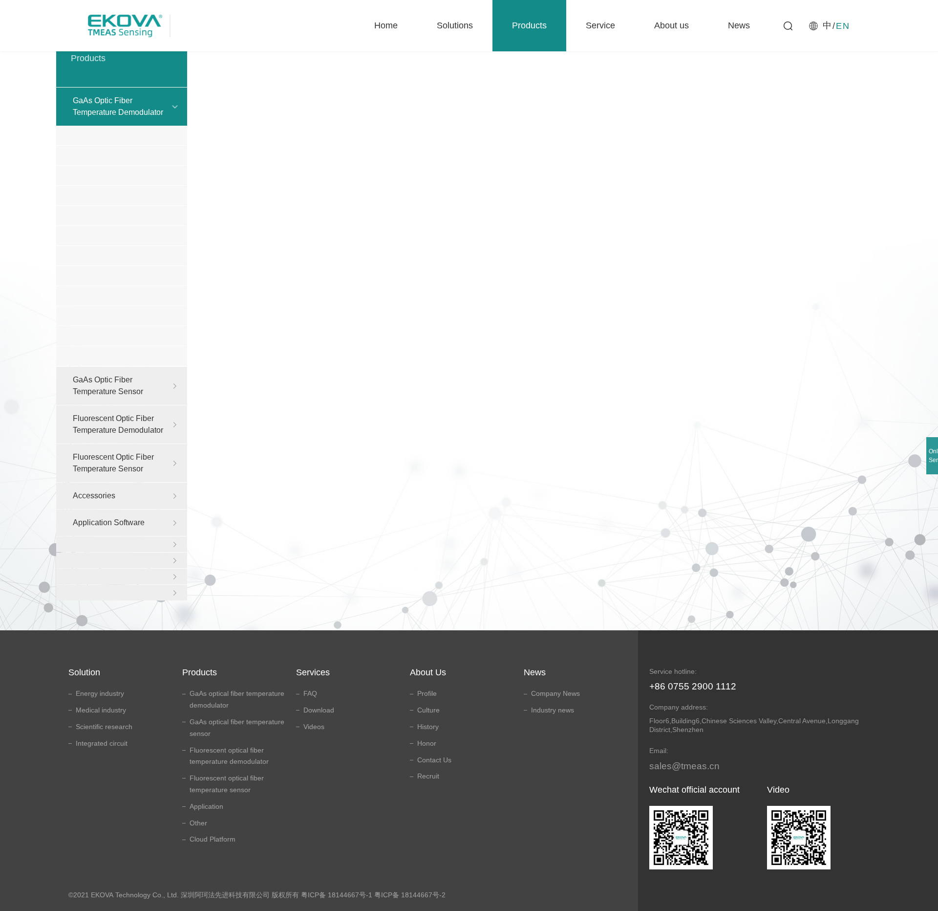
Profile (427, 693)
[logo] (134, 25)
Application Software (109, 522)
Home (386, 25)
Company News (555, 693)
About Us (428, 672)
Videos (313, 727)
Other (198, 823)
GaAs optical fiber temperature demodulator (237, 699)
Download (318, 710)
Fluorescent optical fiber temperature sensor (227, 784)
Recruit (428, 776)
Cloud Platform (212, 839)
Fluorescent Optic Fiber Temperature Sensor (113, 463)
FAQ (310, 693)
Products (529, 25)
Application (206, 806)
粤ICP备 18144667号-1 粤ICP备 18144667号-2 (373, 895)
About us (671, 25)
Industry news (552, 710)
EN (843, 26)
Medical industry (101, 710)
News (739, 25)
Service (600, 25)
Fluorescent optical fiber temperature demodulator (229, 756)
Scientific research (104, 727)
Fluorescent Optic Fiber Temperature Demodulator (118, 424)
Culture (428, 710)
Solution (84, 672)
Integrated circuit (102, 743)
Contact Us (434, 760)
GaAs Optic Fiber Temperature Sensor (108, 386)
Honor (426, 743)
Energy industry (100, 693)
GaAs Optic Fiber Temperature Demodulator (118, 106)
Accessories (94, 495)
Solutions (455, 25)
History (428, 727)
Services (313, 672)
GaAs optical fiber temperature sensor (237, 727)
